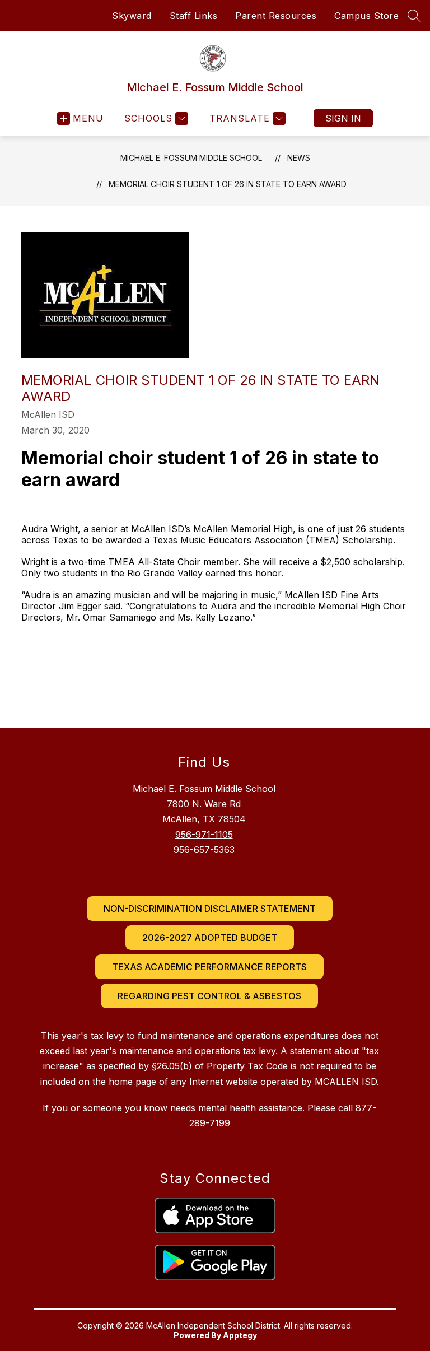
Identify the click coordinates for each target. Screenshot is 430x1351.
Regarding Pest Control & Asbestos (209, 995)
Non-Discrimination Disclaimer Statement (210, 908)
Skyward (132, 15)
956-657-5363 (204, 849)
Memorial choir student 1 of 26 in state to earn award (228, 184)
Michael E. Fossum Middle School (191, 157)
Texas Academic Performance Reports (209, 966)
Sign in (343, 118)
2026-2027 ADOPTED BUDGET (209, 937)
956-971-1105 (204, 834)
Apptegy (240, 1335)
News (298, 157)
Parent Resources (275, 15)
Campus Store (366, 15)
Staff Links (194, 15)
